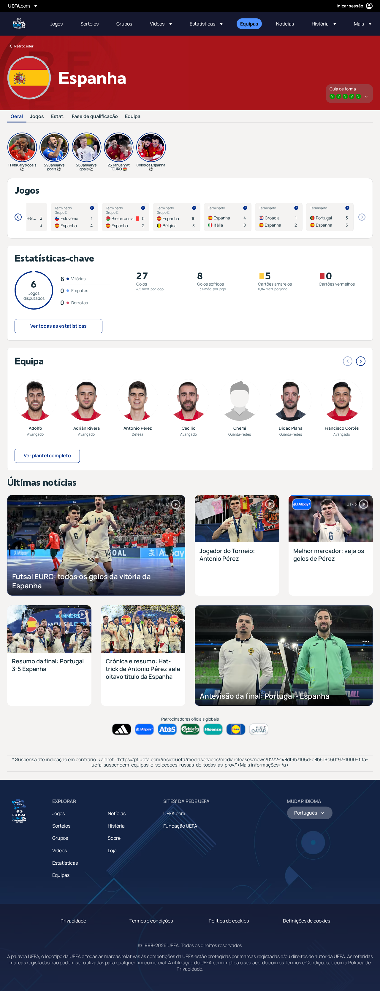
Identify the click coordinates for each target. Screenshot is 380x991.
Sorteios (61, 826)
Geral (17, 116)
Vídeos (59, 850)
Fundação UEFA (180, 826)
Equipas (60, 875)
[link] (56, 23)
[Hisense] (213, 729)
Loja (112, 850)
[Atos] (167, 729)
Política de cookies (229, 920)
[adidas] (121, 729)
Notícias (117, 813)
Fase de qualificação (95, 116)
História (116, 826)
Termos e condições (151, 920)
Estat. (58, 116)
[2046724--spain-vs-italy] (227, 217)
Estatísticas (65, 863)
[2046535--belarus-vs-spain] (125, 217)
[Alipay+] (144, 729)
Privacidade (73, 920)
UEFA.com (174, 813)
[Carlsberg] (190, 729)
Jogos (37, 116)
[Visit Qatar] (258, 729)
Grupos (60, 838)
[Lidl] (236, 729)
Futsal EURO (19, 23)
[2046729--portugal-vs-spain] (330, 217)
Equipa (132, 116)
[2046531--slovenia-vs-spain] (74, 217)
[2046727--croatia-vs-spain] (279, 217)
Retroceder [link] (24, 46)
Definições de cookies (306, 920)
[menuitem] (57, 23)
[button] (161, 23)
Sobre (114, 838)
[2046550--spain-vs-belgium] (176, 217)
